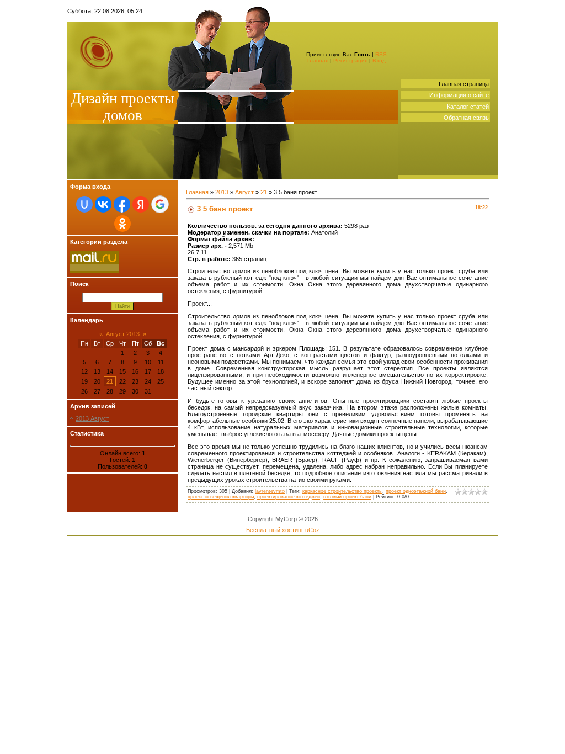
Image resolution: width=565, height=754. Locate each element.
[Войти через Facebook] (122, 204)
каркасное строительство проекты (342, 491)
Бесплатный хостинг (274, 530)
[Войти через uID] (84, 204)
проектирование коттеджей (288, 497)
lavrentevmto (270, 491)
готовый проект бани (347, 497)
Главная (317, 60)
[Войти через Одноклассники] (122, 223)
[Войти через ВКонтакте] (103, 204)
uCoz (312, 530)
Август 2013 (123, 334)
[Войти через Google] (160, 204)
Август (244, 192)
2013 (221, 192)
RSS (381, 54)
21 (109, 381)
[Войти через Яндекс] (140, 204)
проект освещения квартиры (221, 497)
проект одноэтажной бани (416, 491)
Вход (379, 60)
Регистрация (350, 60)
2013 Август (92, 418)
